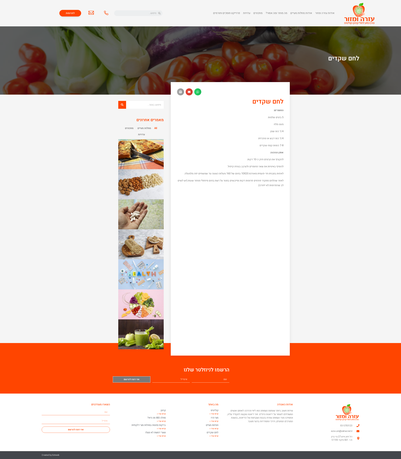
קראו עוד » (214, 413)
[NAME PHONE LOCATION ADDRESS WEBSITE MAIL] (106, 13)
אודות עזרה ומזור (324, 13)
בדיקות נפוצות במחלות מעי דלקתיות (149, 425)
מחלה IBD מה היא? (156, 417)
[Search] (122, 105)
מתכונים (258, 13)
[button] (70, 13)
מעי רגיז (214, 417)
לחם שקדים (212, 432)
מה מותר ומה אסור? (276, 13)
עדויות (246, 13)
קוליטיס (214, 410)
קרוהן (163, 410)
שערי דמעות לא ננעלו (155, 432)
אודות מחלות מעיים (301, 13)
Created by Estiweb (50, 455)
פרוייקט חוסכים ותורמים (226, 13)
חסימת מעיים (212, 425)
